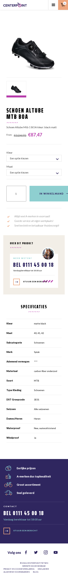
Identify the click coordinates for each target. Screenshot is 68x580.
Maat (9, 166)
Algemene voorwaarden (16, 572)
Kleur (9, 152)
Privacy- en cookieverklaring (18, 569)
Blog (35, 572)
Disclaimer (43, 569)
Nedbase (41, 566)
